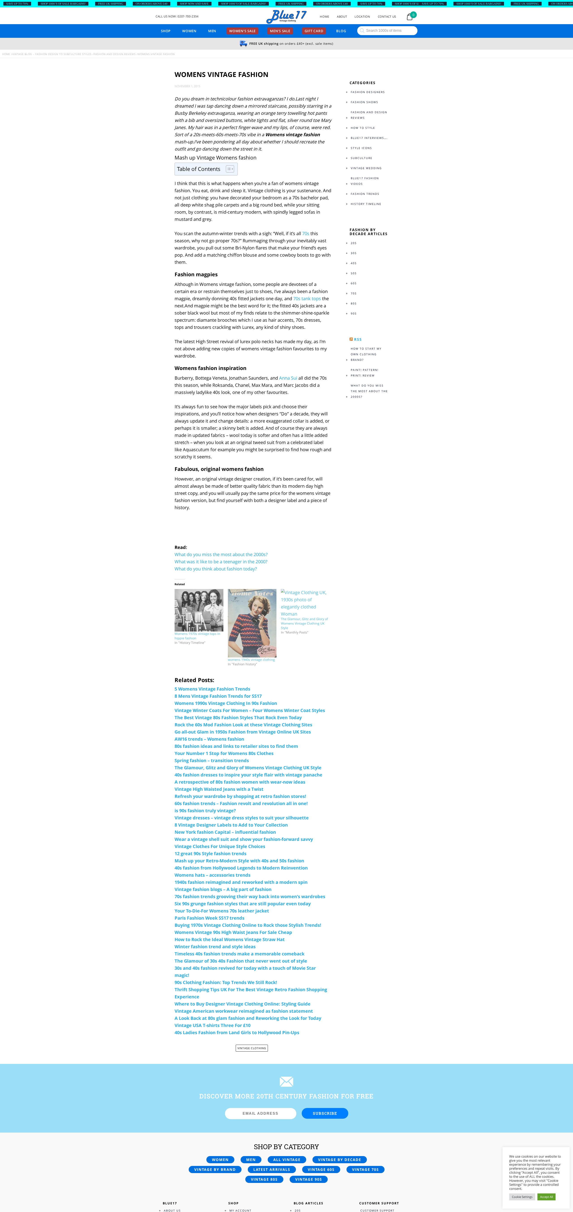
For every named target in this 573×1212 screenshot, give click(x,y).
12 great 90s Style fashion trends (210, 854)
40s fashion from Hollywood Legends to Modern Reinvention (241, 868)
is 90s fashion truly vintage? (205, 811)
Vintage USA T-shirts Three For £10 (212, 1025)
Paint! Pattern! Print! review (364, 372)
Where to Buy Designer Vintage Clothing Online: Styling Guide (242, 1004)
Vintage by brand (215, 1169)
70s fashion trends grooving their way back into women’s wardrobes (250, 896)
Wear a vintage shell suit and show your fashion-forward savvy (244, 839)
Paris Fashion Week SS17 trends (209, 918)
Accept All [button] (546, 1197)
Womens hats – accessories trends (212, 875)
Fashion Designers (368, 92)
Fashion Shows (364, 102)
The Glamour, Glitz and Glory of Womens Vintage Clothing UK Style (304, 623)
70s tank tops (307, 299)
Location (362, 17)
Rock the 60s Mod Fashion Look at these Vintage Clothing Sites (243, 725)
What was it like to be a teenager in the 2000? (221, 562)
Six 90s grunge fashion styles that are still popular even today (243, 904)
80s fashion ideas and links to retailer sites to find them (236, 746)
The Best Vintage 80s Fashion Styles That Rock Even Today (238, 717)
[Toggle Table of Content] (227, 169)
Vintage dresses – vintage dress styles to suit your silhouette (242, 818)
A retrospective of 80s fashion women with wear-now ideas (240, 782)
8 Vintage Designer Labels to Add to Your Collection (231, 825)
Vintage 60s (321, 1169)
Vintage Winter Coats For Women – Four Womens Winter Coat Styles (250, 710)
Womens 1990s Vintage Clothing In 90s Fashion (226, 703)
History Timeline (366, 204)
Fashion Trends (365, 194)
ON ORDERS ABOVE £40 (151, 3)
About (342, 17)
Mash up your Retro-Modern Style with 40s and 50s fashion (239, 861)
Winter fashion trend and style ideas (215, 947)
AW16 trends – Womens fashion (209, 739)
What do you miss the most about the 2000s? (221, 554)
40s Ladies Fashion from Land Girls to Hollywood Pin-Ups (237, 1032)
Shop (166, 31)
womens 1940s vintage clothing (251, 659)
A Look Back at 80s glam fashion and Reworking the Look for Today (248, 1018)
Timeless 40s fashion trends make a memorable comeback (239, 954)
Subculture (361, 158)
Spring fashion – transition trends (212, 760)
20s (354, 243)
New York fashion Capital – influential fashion (225, 832)
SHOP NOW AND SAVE (194, 3)
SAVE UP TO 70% (17, 3)
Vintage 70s (365, 1169)
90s (354, 313)
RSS (358, 339)
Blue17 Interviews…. (369, 138)
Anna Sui (287, 378)
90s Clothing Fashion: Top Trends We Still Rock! (226, 982)
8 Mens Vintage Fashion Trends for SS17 (218, 696)
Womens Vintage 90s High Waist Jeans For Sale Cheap (233, 932)
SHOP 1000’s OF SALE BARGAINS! (63, 3)
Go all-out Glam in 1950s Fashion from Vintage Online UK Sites (243, 732)
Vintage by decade (339, 1159)
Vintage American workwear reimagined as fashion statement (244, 1011)
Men (212, 31)
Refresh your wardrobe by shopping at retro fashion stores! (240, 796)
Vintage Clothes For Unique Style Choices (220, 846)
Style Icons (361, 148)
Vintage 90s (308, 1179)
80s (354, 303)
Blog (341, 31)
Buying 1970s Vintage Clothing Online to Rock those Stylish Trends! (248, 925)
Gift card (314, 31)
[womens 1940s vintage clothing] (252, 623)
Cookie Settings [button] (522, 1197)
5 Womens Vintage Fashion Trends (212, 689)
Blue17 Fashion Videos (365, 181)
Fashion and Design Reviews (115, 54)
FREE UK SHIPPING (110, 3)
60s (354, 283)
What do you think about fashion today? (216, 569)
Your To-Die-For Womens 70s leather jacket (222, 911)
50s (354, 273)
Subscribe (325, 1113)
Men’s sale (280, 31)
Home (324, 17)
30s (354, 253)
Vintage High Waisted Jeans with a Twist (219, 789)
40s (354, 263)
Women (189, 31)
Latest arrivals (271, 1169)
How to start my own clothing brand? (366, 354)
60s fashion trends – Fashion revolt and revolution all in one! (241, 803)
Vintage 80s (264, 1179)
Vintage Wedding (366, 168)
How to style (363, 128)
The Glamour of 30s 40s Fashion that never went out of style (241, 961)
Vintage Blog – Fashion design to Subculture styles (52, 54)
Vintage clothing (251, 1048)
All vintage (287, 1159)
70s (305, 233)
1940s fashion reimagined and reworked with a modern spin (241, 882)
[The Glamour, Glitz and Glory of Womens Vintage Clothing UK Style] (305, 603)
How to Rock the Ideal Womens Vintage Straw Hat (230, 939)
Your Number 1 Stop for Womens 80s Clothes (224, 753)
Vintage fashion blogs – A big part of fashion (223, 889)
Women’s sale (242, 31)
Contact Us (387, 17)
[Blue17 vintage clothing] (286, 17)
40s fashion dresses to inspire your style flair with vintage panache (248, 775)
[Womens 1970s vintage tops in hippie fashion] (199, 610)
